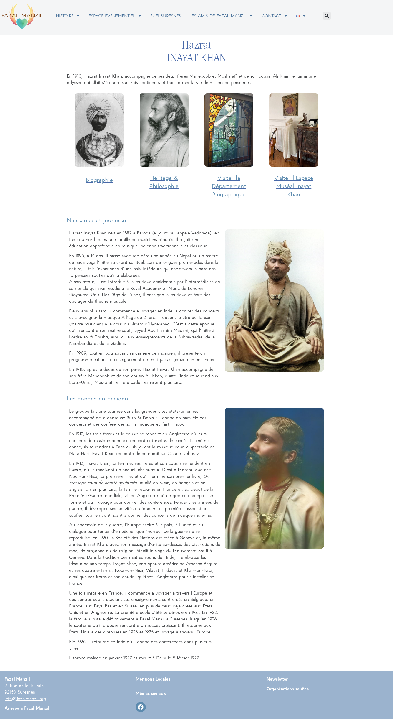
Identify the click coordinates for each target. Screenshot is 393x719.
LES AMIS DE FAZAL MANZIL (218, 15)
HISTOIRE (65, 15)
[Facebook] (141, 707)
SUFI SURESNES (165, 15)
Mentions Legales (153, 679)
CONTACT (271, 15)
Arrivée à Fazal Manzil (27, 708)
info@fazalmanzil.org (25, 698)
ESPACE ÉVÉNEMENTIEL (112, 15)
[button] (327, 16)
